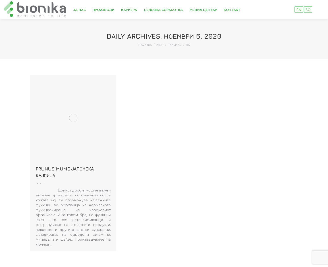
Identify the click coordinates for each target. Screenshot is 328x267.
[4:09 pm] (43, 183)
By (40, 183)
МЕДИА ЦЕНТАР (203, 10)
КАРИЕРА (129, 10)
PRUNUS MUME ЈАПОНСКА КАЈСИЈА (65, 172)
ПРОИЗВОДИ (103, 10)
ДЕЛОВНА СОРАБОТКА (163, 10)
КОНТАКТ (232, 10)
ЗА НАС (79, 10)
